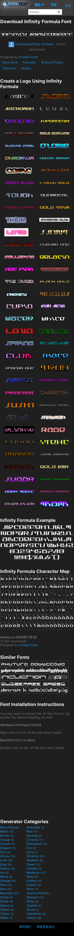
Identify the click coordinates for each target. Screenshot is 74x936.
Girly (31, 852)
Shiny (32, 901)
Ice (4, 872)
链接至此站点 (46, 927)
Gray (5, 864)
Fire (31, 848)
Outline (34, 881)
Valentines (35, 913)
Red (6, 889)
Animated (35, 827)
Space (6, 905)
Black (6, 831)
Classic (7, 844)
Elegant (8, 848)
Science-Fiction (52, 62)
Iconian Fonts (28, 57)
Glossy (7, 856)
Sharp (6, 901)
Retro (32, 889)
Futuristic (29, 62)
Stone (32, 909)
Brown (7, 835)
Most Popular (9, 827)
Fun (5, 852)
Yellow (33, 918)
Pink (6, 885)
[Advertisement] (37, 783)
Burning (34, 835)
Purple (33, 885)
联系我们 (25, 927)
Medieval (35, 872)
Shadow (35, 897)
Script (6, 897)
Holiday (34, 868)
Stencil (7, 909)
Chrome (34, 840)
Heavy (7, 868)
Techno (26, 68)
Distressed (37, 844)
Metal (6, 876)
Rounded (9, 893)
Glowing (35, 856)
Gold (6, 860)
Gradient (34, 860)
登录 (68, 6)
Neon (32, 876)
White (6, 918)
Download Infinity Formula (33, 44)
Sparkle (33, 905)
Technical (9, 68)
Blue (32, 831)
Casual (7, 840)
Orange (8, 881)
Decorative (10, 62)
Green (33, 864)
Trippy (7, 913)
